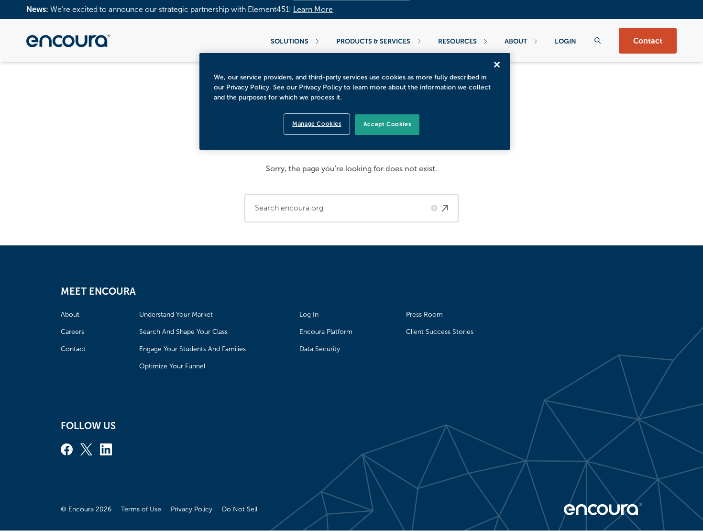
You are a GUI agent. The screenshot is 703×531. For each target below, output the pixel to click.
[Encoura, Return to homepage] (68, 40)
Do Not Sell (239, 509)
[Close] (496, 64)
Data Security (319, 349)
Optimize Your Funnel (172, 366)
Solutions (289, 41)
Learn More (313, 9)
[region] (354, 101)
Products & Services (373, 41)
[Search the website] (597, 40)
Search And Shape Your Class (183, 331)
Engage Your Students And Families (192, 349)
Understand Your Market (176, 314)
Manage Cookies (316, 124)
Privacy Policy (191, 509)
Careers (72, 331)
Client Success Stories (439, 331)
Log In (309, 314)
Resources (457, 41)
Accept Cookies (387, 124)
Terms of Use (141, 509)
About (516, 41)
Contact (647, 41)
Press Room (424, 314)
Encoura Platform (325, 331)
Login (565, 41)
